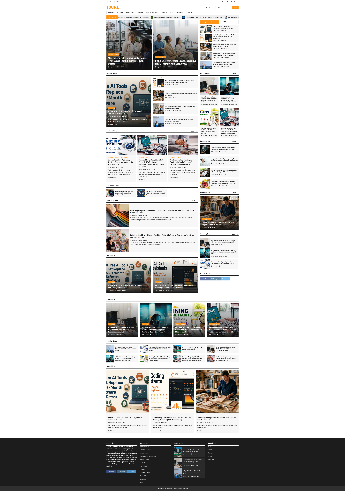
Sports (172, 12)
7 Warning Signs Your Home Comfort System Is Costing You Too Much (224, 63)
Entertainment (144, 453)
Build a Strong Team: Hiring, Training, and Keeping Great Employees (176, 62)
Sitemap (210, 456)
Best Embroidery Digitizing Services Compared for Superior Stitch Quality (120, 162)
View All (193, 131)
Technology (181, 12)
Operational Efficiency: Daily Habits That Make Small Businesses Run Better (127, 60)
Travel (190, 12)
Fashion (140, 12)
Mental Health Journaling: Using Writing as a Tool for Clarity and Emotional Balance (224, 171)
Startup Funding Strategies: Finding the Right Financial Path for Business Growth (181, 162)
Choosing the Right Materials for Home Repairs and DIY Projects (225, 45)
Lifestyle (164, 12)
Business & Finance (114, 54)
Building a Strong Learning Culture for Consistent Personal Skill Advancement (155, 193)
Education (120, 12)
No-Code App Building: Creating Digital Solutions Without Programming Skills (209, 99)
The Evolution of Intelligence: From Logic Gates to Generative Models (121, 17)
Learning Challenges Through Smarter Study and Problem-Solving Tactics (124, 193)
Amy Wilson (113, 67)
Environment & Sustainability (148, 456)
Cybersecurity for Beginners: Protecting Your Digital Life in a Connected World (223, 148)
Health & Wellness (152, 12)
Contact (236, 2)
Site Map (185, 488)
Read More (111, 124)
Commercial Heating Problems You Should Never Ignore (224, 244)
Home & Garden (207, 219)
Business (111, 12)
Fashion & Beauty (144, 459)
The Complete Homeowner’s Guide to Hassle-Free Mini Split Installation (224, 54)
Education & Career (145, 449)
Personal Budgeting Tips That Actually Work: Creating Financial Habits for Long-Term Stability (151, 163)
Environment (130, 12)
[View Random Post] (236, 12)
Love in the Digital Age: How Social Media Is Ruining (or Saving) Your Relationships (166, 17)
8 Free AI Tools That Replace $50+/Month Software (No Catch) (223, 27)
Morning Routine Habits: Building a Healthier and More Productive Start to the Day (208, 130)
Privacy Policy (211, 459)
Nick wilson (217, 48)
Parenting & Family (145, 472)
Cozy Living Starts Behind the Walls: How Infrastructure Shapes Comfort (213, 17)
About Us (229, 2)
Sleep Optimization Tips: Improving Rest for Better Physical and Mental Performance (224, 159)
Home (223, 2)
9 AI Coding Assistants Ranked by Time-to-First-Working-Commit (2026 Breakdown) (225, 36)
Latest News (210, 22)
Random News (229, 22)
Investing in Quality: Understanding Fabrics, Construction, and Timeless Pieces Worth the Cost (162, 211)
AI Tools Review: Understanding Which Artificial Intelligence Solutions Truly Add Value (229, 99)
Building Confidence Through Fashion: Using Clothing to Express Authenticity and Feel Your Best (162, 236)
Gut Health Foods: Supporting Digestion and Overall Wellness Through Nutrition (223, 182)
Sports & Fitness (144, 476)
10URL (112, 7)
